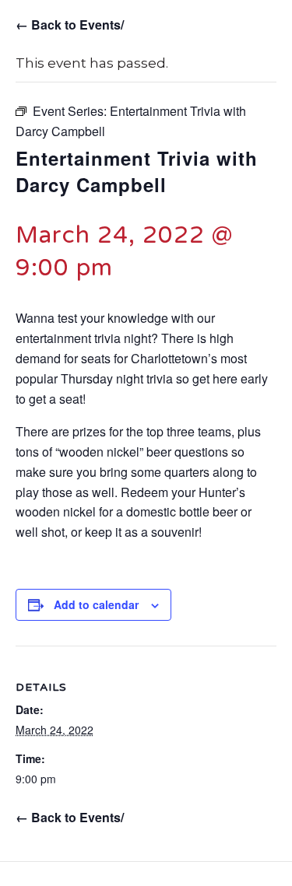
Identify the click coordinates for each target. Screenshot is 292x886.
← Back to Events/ (70, 24)
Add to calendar (96, 604)
